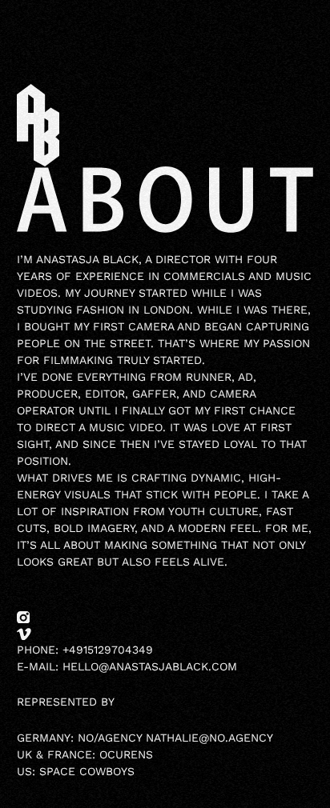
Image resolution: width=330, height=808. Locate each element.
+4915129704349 (107, 649)
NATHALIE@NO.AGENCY (209, 737)
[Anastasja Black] (38, 124)
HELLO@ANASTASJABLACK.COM (149, 666)
